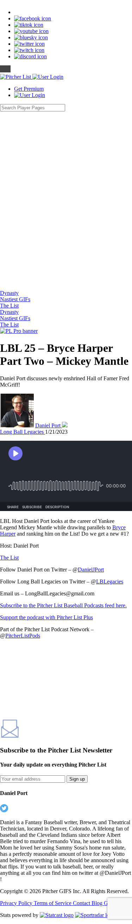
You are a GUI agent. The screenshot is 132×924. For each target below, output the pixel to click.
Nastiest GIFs (15, 299)
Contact (82, 903)
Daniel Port (48, 425)
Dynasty (9, 293)
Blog (98, 903)
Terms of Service (53, 903)
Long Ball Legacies (22, 432)
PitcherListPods (22, 636)
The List (9, 306)
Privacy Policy (17, 903)
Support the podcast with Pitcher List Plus (46, 617)
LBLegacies (109, 581)
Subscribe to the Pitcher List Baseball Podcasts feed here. (63, 605)
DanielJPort (91, 570)
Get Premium (29, 89)
